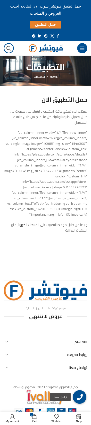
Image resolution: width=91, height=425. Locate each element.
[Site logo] (46, 48)
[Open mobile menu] (82, 48)
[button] (79, 397)
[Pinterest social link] (46, 36)
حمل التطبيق (45, 24)
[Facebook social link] (57, 36)
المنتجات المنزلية (76, 230)
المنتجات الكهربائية (27, 225)
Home (54, 77)
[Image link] (45, 290)
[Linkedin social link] (40, 36)
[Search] (8, 48)
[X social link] (52, 36)
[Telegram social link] (34, 36)
